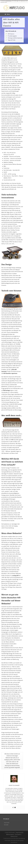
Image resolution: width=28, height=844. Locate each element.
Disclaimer (18, 834)
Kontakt (6, 825)
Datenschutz (14, 836)
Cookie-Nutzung (8, 0)
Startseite (6, 822)
